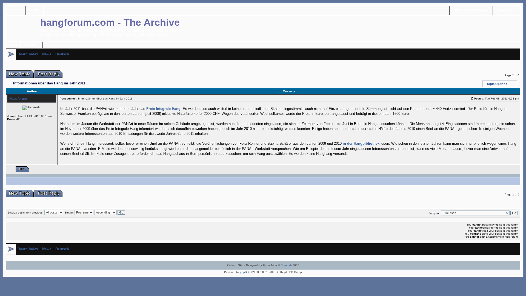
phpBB (244, 272)
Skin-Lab (286, 265)
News (46, 54)
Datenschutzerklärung (471, 10)
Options (30, 44)
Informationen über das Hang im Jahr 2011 (49, 83)
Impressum (506, 10)
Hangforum (18, 99)
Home (16, 10)
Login (14, 44)
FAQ (34, 10)
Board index (28, 54)
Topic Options (497, 84)
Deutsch (62, 54)
